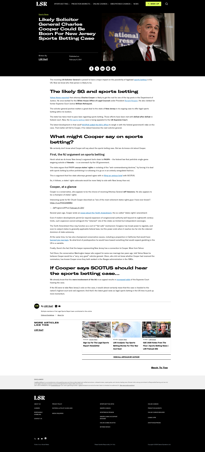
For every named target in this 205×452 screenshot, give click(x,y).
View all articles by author (126, 357)
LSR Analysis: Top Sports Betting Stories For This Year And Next (125, 346)
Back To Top (159, 367)
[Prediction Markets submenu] (90, 3)
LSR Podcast (152, 339)
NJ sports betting (77, 120)
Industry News (93, 339)
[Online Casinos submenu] (108, 3)
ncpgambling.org (55, 385)
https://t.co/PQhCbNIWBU (61, 203)
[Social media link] (91, 68)
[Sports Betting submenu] (69, 3)
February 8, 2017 (77, 208)
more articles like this (46, 323)
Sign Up (155, 4)
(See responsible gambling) (127, 385)
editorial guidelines (47, 315)
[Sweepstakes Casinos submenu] (131, 3)
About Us (61, 315)
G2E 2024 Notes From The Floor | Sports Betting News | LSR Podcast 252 (155, 346)
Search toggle (166, 3)
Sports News (43, 14)
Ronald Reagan (131, 101)
